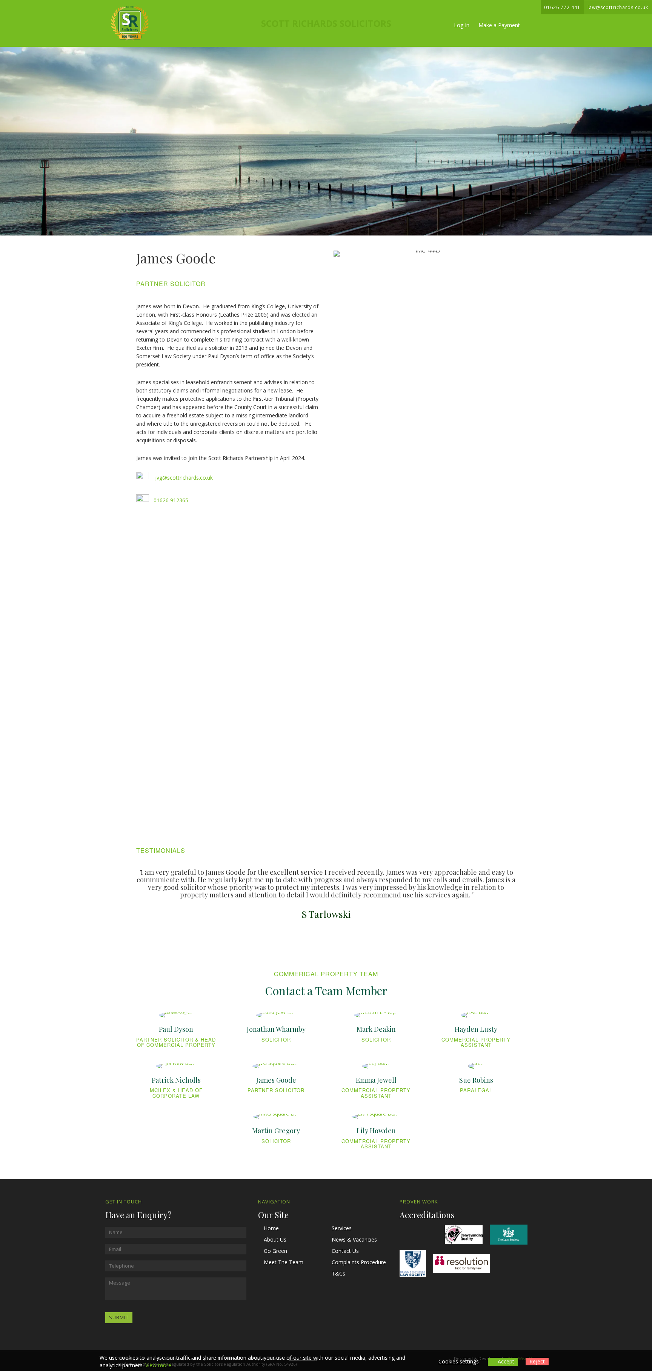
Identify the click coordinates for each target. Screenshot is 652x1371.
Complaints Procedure (359, 1262)
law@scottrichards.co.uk (617, 7)
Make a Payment (499, 25)
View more (158, 1365)
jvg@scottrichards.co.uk (184, 477)
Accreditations (427, 1214)
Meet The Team (283, 1262)
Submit (119, 1317)
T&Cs (338, 1273)
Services (342, 1228)
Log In (461, 25)
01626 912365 (171, 500)
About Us (275, 1239)
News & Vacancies (354, 1239)
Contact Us (345, 1250)
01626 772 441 (562, 7)
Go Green (275, 1250)
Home (271, 1228)
